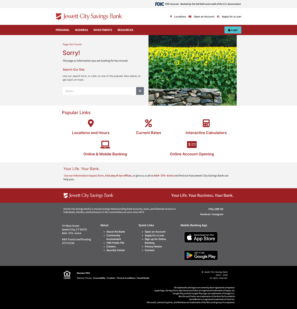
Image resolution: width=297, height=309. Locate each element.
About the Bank (115, 231)
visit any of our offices (118, 175)
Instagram (217, 214)
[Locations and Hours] (91, 123)
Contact (149, 250)
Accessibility (99, 278)
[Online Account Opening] (192, 144)
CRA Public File (115, 242)
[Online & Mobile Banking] (105, 144)
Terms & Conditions (126, 278)
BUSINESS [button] (81, 30)
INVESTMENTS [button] (102, 30)
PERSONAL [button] (63, 30)
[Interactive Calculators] (206, 123)
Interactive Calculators (206, 132)
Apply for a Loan (154, 235)
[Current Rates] (148, 123)
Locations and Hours (91, 132)
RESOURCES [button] (125, 30)
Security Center (115, 250)
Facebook (205, 214)
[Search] (140, 91)
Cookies (111, 278)
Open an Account (155, 231)
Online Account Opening (192, 154)
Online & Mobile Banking (105, 154)
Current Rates (148, 132)
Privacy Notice (153, 246)
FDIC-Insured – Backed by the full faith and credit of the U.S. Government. (203, 4)
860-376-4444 (164, 175)
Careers (111, 246)
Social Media (143, 278)
